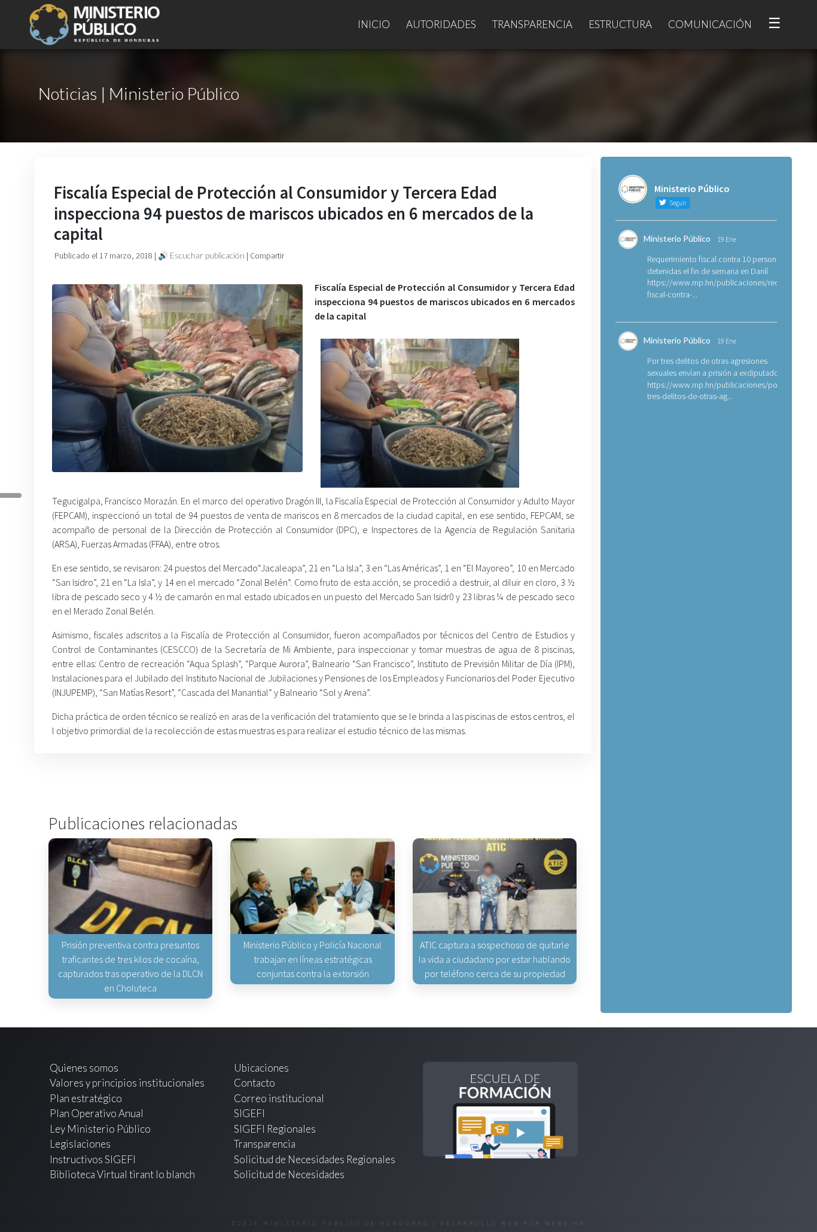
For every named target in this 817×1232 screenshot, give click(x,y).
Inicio (374, 24)
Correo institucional (279, 1098)
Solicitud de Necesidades (289, 1174)
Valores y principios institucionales (127, 1082)
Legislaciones (80, 1143)
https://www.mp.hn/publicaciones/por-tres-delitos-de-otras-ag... (714, 390)
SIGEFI (249, 1113)
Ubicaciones (261, 1067)
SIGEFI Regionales (275, 1129)
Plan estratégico (87, 1098)
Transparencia (532, 24)
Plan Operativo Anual (97, 1113)
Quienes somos (84, 1067)
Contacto (254, 1082)
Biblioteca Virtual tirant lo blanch (122, 1174)
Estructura (620, 24)
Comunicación (710, 24)
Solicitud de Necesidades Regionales (314, 1159)
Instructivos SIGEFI (93, 1159)
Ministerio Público (677, 238)
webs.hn (565, 1223)
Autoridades (441, 24)
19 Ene (726, 239)
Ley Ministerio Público (100, 1129)
